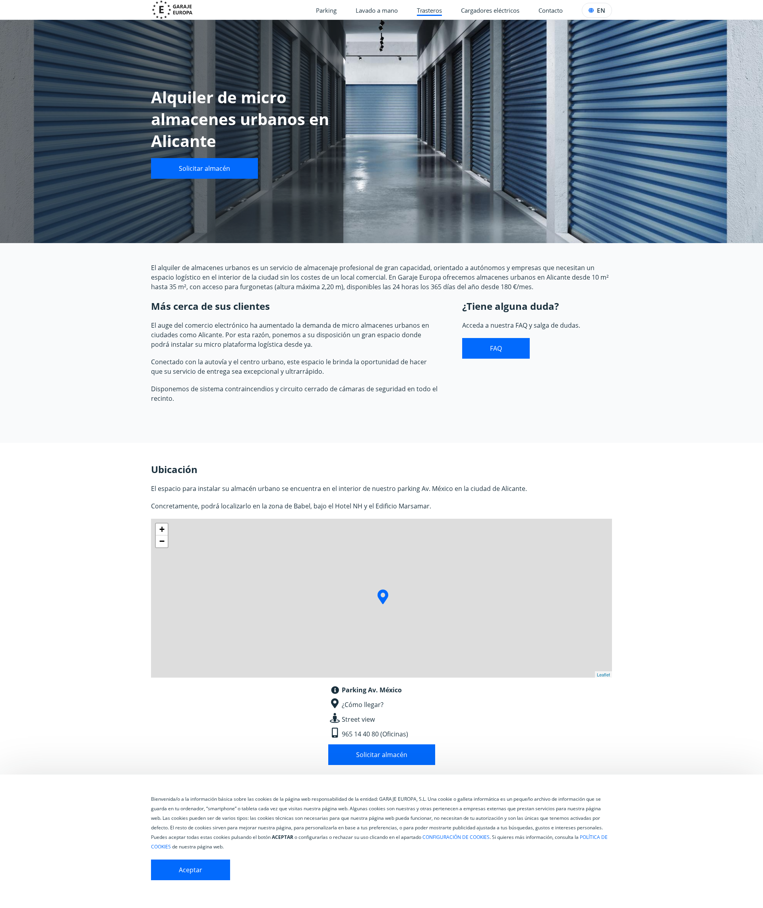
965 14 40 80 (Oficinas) (375, 734)
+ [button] (162, 529)
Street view (358, 719)
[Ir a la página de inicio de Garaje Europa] (177, 10)
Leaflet (603, 674)
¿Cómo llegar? (362, 704)
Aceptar (190, 869)
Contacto (550, 10)
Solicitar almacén (204, 168)
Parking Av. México (372, 690)
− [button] (162, 541)
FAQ (496, 348)
